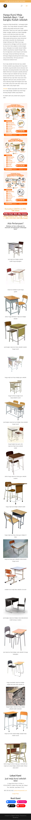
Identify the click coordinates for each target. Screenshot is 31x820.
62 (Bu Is (21, 218)
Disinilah (5, 88)
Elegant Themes (15, 815)
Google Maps (15, 793)
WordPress (15, 817)
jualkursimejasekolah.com (20, 790)
